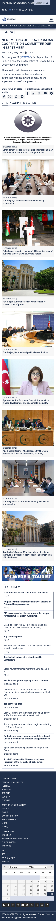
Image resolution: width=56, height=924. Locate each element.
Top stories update (13, 636)
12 (23, 886)
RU (6, 9)
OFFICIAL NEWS (9, 778)
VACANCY (6, 846)
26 (23, 894)
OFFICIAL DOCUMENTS (12, 782)
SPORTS (5, 808)
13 (31, 886)
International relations (15, 838)
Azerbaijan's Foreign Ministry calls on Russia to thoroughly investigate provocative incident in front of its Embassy (27, 555)
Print (22, 52)
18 (15, 890)
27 (31, 894)
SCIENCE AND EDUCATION (14, 805)
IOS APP (5, 861)
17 (8, 890)
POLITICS (8, 31)
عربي (24, 9)
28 (38, 894)
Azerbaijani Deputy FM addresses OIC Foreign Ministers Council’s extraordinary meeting (25, 452)
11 (16, 886)
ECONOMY (6, 789)
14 (38, 886)
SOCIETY (6, 797)
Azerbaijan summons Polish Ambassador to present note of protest (24, 303)
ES (20, 9)
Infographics (9, 819)
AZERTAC (26, 57)
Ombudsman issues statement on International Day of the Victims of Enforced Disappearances (28, 151)
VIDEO (4, 823)
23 (52, 890)
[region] (29, 679)
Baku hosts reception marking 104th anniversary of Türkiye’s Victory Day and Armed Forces (28, 252)
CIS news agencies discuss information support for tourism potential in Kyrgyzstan (27, 614)
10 (8, 886)
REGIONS (6, 793)
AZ (3, 9)
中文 (31, 9)
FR (16, 9)
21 (38, 890)
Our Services (8, 842)
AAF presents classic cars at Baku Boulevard (26, 592)
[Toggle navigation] (50, 19)
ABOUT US (6, 835)
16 (52, 886)
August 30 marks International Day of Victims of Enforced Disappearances (27, 603)
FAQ (3, 850)
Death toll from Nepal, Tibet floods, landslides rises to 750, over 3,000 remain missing (25, 626)
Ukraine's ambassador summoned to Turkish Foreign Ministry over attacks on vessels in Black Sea (27, 692)
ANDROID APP (8, 858)
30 (52, 894)
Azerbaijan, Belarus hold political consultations (25, 352)
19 (23, 890)
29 (45, 894)
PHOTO (5, 827)
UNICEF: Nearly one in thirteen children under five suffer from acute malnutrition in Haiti (27, 714)
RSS (3, 854)
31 (8, 898)
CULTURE (6, 800)
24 (8, 894)
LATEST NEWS (13, 587)
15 (45, 886)
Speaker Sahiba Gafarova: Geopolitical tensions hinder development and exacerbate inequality (26, 401)
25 (15, 894)
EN (10, 9)
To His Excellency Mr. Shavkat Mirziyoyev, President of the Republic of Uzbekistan (24, 760)
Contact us (8, 831)
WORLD (5, 812)
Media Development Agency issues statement (26, 680)
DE (13, 9)
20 (31, 890)
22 (45, 890)
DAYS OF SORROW (10, 816)
